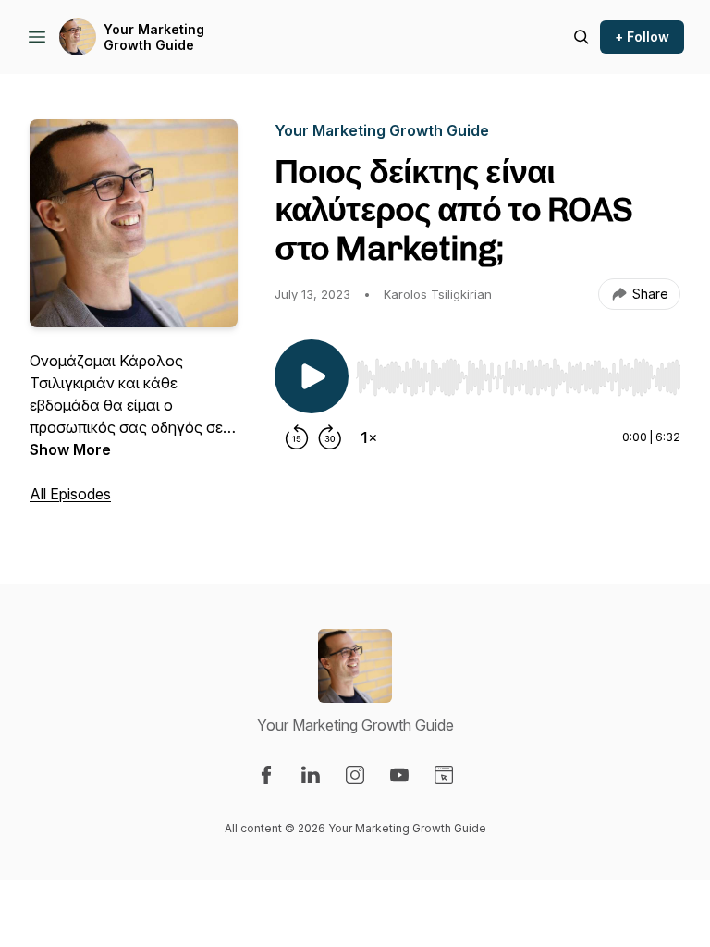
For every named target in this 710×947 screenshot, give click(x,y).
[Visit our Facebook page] (266, 775)
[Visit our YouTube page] (399, 775)
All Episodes (70, 494)
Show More (70, 449)
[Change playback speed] (368, 437)
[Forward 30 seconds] (330, 437)
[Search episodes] (581, 37)
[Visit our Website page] (444, 775)
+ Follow (642, 36)
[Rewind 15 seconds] (297, 437)
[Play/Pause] (312, 376)
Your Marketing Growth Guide (154, 37)
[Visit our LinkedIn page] (310, 775)
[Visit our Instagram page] (355, 775)
